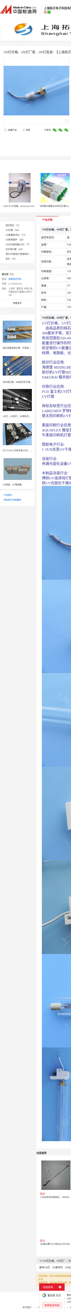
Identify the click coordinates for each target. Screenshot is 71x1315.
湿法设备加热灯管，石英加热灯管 (19, 347)
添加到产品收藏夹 (12, 499)
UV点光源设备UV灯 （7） (18, 244)
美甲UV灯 (44, 1267)
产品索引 (8, 495)
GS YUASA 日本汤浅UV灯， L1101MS (21, 450)
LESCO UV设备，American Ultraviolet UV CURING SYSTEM (33, 206)
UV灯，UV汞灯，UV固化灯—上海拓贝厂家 (23, 416)
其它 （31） (11, 258)
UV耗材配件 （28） (15, 239)
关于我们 (27, 1307)
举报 (28, 130)
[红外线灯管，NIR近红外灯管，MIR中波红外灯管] (17, 365)
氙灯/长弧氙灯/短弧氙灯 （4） (20, 254)
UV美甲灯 (57, 1267)
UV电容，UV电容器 (12, 484)
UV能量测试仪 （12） (16, 234)
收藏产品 (12, 130)
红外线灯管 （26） (15, 249)
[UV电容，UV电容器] (17, 468)
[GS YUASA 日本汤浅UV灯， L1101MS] (17, 433)
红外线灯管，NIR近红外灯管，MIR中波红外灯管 (26, 382)
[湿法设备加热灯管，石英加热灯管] (17, 331)
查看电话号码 (14, 279)
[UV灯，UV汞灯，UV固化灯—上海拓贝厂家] (17, 399)
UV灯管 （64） (13, 230)
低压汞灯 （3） (13, 225)
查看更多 (17, 303)
